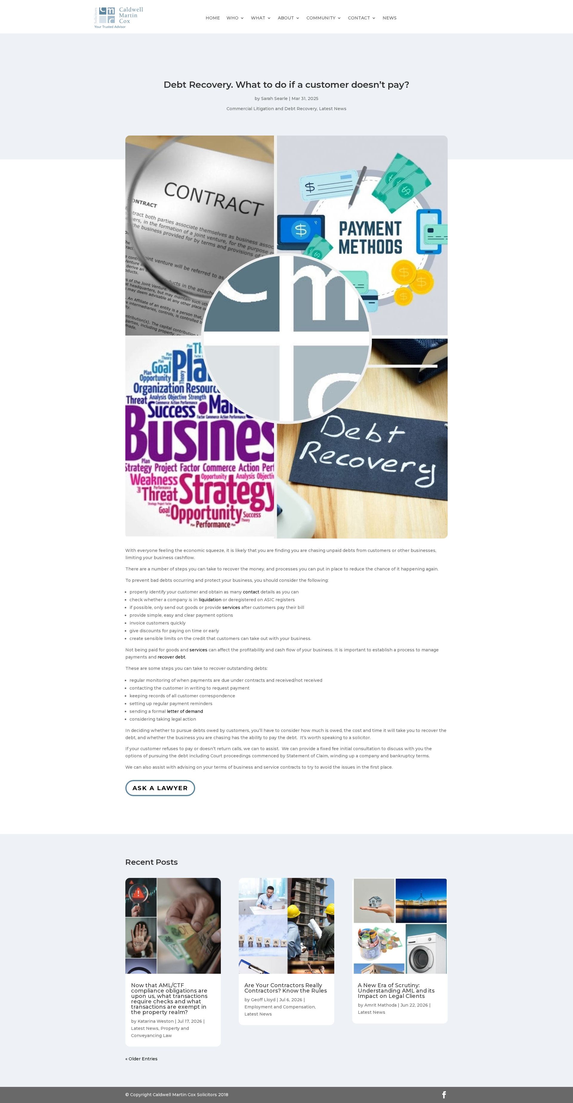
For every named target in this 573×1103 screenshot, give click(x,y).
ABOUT (286, 18)
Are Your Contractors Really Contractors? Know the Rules (285, 988)
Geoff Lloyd (263, 999)
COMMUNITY (320, 18)
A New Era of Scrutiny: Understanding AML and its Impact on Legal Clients (396, 990)
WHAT (258, 18)
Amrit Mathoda (380, 1005)
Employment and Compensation (279, 1007)
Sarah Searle (274, 98)
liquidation (210, 599)
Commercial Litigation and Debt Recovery (272, 108)
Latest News (332, 108)
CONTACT (359, 18)
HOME (213, 18)
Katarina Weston (156, 1021)
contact (251, 592)
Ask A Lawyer (160, 788)
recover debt (171, 657)
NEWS (390, 18)
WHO (232, 18)
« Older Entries (141, 1059)
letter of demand (185, 711)
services (231, 607)
